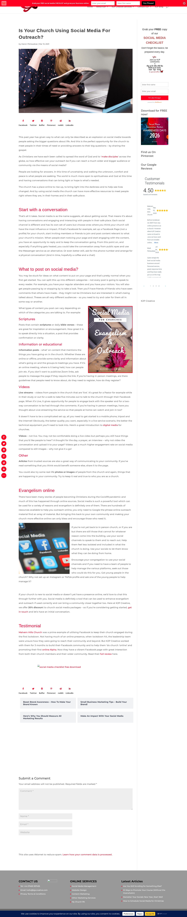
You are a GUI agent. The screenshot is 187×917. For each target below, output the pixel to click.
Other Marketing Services (84, 898)
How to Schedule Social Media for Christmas (143, 901)
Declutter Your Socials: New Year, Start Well (143, 897)
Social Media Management (84, 886)
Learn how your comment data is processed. (87, 854)
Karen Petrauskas (29, 44)
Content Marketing (81, 894)
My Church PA (78, 902)
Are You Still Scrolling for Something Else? (142, 886)
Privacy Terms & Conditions (33, 894)
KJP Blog (159, 7)
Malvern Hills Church (30, 632)
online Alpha (49, 649)
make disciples (110, 156)
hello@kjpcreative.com (37, 890)
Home (90, 7)
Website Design (79, 890)
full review (106, 654)
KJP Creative (148, 301)
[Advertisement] (76, 746)
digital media (110, 425)
